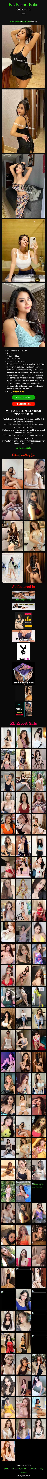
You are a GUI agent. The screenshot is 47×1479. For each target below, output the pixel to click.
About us (32, 1469)
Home (6, 1469)
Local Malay (26, 21)
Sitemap (23, 1472)
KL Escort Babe (23, 4)
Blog (41, 1469)
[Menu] (23, 13)
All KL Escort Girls (23, 448)
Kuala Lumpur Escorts (23, 600)
